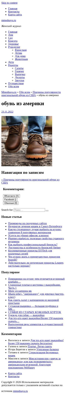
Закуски (19, 80)
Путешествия (16, 83)
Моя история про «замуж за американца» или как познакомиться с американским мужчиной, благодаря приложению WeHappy (34, 363)
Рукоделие (14, 47)
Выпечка (20, 74)
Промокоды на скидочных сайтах (27, 223)
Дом (10, 34)
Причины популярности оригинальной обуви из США (31, 94)
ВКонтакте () (11, 196)
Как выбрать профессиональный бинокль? (32, 244)
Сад (10, 37)
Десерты (20, 77)
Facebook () (10, 199)
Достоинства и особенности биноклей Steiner (34, 247)
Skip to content (9, 2)
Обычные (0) (10, 203)
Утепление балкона (47, 349)
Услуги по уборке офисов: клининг (28, 235)
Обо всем (13, 86)
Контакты (13, 11)
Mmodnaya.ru (8, 92)
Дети (11, 62)
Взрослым (21, 50)
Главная (12, 8)
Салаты (19, 68)
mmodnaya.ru (8, 20)
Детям (18, 53)
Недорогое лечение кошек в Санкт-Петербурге (35, 226)
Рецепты (13, 65)
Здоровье (13, 43)
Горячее (19, 71)
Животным (21, 59)
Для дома (20, 56)
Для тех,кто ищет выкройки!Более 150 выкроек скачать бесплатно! (36, 342)
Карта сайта (15, 14)
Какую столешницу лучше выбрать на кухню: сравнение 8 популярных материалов (34, 231)
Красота (12, 40)
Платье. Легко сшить (40, 346)
